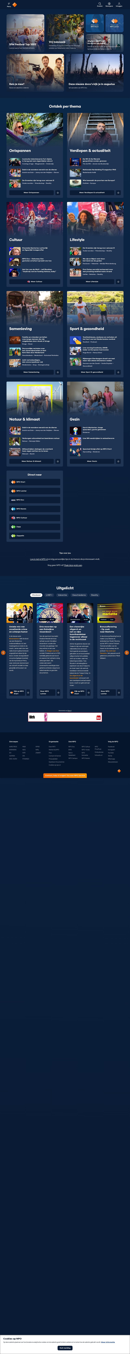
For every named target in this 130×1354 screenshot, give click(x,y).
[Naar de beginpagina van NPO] (14, 4)
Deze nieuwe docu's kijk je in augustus (92, 84)
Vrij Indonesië (57, 42)
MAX (24, 746)
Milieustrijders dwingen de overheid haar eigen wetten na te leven (37, 450)
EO (10, 753)
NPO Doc (71, 746)
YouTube (111, 753)
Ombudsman (99, 752)
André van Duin (28, 172)
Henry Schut (97, 353)
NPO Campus (72, 758)
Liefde (85, 274)
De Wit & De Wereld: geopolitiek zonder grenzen (95, 160)
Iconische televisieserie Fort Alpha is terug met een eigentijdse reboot (37, 160)
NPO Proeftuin (98, 748)
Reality (48, 183)
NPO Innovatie (85, 754)
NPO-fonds (86, 750)
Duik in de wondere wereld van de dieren (39, 170)
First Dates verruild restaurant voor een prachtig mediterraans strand (98, 271)
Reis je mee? (16, 84)
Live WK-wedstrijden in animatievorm (98, 438)
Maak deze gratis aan (73, 565)
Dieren (56, 172)
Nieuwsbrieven (113, 762)
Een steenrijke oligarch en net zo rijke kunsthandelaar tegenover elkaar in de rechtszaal (78, 633)
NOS (24, 750)
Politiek (86, 183)
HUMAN (12, 756)
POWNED (25, 759)
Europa (93, 183)
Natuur (25, 441)
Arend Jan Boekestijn (101, 164)
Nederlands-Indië (89, 172)
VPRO (38, 746)
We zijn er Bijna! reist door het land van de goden (94, 260)
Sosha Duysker (106, 363)
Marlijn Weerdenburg (108, 263)
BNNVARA (12, 750)
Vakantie (95, 263)
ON (23, 756)
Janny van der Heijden (43, 172)
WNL (37, 750)
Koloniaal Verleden (51, 355)
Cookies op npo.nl (55, 765)
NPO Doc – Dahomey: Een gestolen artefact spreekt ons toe (36, 260)
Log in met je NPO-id (39, 559)
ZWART (38, 753)
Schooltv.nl (98, 755)
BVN (70, 750)
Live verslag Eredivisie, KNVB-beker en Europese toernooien (96, 349)
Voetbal (86, 342)
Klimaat (25, 454)
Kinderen (86, 432)
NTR (23, 753)
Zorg (34, 365)
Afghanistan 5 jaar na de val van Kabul (96, 42)
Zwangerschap (43, 365)
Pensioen (86, 263)
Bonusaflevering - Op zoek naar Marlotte (108, 629)
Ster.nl (69, 710)
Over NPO (52, 746)
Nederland (38, 355)
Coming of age (28, 164)
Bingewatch (39, 164)
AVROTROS (13, 746)
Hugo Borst (87, 353)
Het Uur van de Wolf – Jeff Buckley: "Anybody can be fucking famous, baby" (39, 271)
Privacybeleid (53, 759)
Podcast (94, 342)
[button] (127, 652)
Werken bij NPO (54, 750)
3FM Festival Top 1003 (22, 44)
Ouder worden (27, 183)
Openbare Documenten (56, 762)
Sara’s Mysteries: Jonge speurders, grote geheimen (94, 429)
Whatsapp (111, 759)
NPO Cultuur (86, 746)
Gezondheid (87, 366)
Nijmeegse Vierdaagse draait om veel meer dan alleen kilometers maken (99, 360)
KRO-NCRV (13, 759)
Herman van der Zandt (91, 363)
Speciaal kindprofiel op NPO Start (97, 449)
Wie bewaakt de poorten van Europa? (99, 180)
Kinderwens (26, 365)
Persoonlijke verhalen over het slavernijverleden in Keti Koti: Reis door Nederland (34, 351)
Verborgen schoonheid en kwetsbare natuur (41, 438)
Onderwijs (50, 164)
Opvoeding (87, 452)
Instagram (111, 750)
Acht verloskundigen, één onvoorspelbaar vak (32, 361)
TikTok (110, 756)
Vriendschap (39, 183)
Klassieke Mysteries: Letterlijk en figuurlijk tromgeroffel (35, 249)
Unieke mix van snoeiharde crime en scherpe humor (18, 629)
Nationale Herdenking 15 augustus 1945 (99, 170)
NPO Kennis (86, 758)
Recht (32, 454)
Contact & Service (55, 756)
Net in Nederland (71, 754)
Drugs (24, 344)
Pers (50, 753)
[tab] (36, 595)
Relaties (92, 274)
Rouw (30, 344)
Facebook (111, 746)
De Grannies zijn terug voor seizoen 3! (38, 180)
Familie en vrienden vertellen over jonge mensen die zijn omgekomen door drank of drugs (36, 339)
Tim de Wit (87, 164)
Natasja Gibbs (34, 441)
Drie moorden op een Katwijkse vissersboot (48, 629)
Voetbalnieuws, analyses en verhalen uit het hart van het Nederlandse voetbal (100, 338)
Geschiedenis (27, 355)
